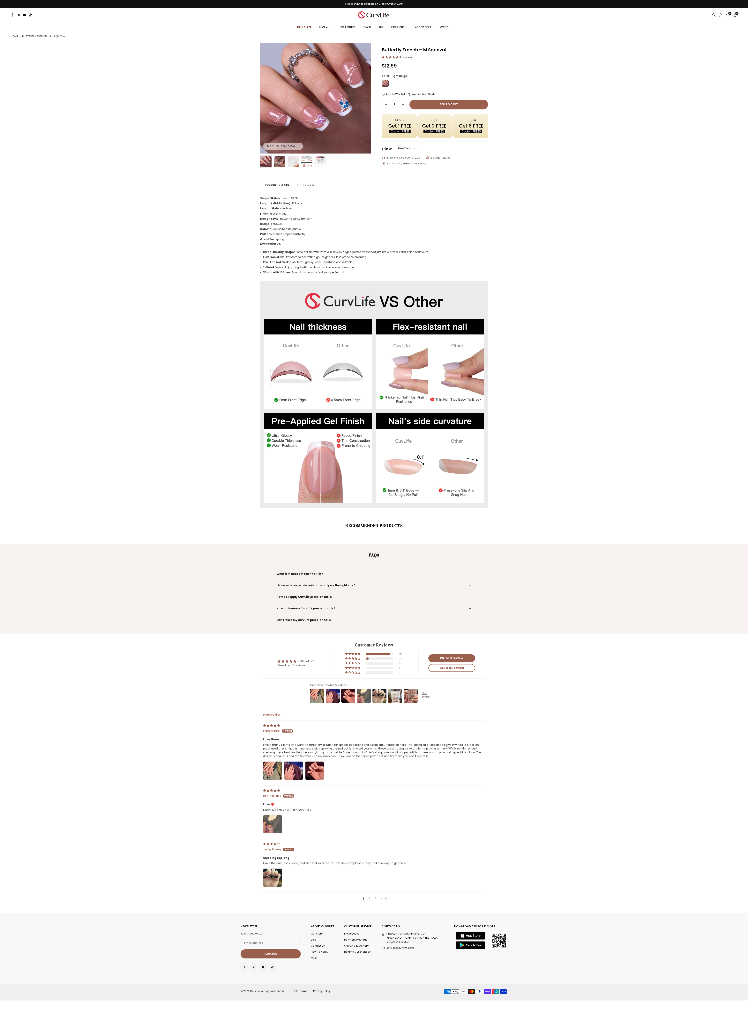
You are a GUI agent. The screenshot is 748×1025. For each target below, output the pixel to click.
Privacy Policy (321, 991)
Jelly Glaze (303, 27)
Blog (314, 940)
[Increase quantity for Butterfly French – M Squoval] (403, 104)
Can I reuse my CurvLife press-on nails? (304, 620)
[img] (271, 726)
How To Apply (319, 952)
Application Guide (423, 94)
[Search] (713, 15)
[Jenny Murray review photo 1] (272, 877)
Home (15, 36)
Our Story (317, 933)
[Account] (720, 15)
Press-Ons (397, 27)
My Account (351, 933)
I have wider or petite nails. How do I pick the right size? (316, 585)
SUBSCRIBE (270, 953)
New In (367, 27)
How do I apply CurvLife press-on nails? (305, 597)
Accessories (423, 27)
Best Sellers (347, 27)
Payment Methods (355, 940)
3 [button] (376, 898)
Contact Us (318, 946)
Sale (381, 27)
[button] (361, 98)
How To (444, 27)
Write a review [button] (451, 658)
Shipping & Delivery (356, 946)
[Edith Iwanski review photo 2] (293, 770)
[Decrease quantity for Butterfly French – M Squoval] (386, 104)
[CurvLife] (374, 14)
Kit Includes (306, 185)
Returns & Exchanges (357, 952)
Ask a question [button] (451, 668)
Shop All (324, 27)
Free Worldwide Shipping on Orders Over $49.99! (374, 3)
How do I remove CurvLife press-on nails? (306, 608)
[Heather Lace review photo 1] (272, 824)
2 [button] (369, 898)
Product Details (277, 185)
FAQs (314, 957)
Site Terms (300, 991)
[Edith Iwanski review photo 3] (314, 770)
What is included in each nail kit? (300, 574)
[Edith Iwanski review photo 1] (272, 770)
